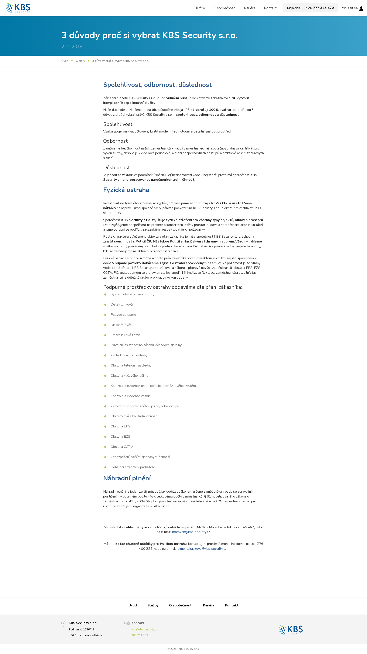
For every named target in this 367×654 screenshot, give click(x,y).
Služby (199, 8)
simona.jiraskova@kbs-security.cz (202, 548)
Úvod (64, 61)
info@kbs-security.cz (144, 629)
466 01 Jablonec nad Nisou (86, 635)
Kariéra (249, 8)
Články (80, 61)
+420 (310, 8)
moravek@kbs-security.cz (191, 532)
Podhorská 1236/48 (81, 629)
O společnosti (224, 8)
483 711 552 (139, 635)
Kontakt (270, 8)
